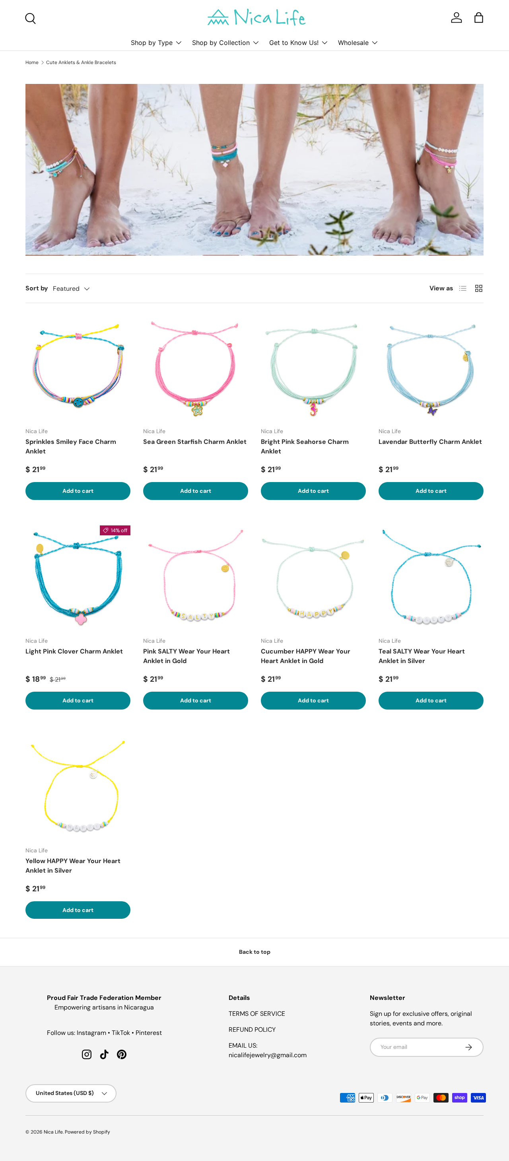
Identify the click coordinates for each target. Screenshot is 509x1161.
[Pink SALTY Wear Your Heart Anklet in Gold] (195, 577)
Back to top (254, 951)
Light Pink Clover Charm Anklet (74, 651)
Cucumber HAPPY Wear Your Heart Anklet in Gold (305, 656)
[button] (479, 17)
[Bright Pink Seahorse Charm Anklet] (313, 368)
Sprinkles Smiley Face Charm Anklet (70, 446)
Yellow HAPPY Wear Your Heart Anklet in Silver (72, 866)
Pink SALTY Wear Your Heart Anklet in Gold (186, 656)
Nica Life (53, 1132)
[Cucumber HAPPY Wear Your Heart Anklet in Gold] (313, 577)
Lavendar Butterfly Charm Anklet (430, 442)
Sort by (36, 288)
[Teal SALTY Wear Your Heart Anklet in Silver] (431, 577)
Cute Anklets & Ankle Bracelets (81, 62)
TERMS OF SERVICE (257, 1013)
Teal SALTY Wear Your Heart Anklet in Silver (422, 656)
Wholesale (353, 43)
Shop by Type (152, 43)
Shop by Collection (221, 43)
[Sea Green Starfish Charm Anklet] (195, 368)
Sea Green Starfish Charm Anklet (195, 442)
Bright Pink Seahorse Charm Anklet (305, 446)
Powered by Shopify (87, 1132)
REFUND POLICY (252, 1029)
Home (32, 62)
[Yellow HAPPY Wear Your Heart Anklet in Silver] (77, 787)
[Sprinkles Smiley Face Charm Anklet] (77, 368)
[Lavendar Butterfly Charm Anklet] (431, 368)
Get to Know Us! (294, 43)
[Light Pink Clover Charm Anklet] (77, 577)
